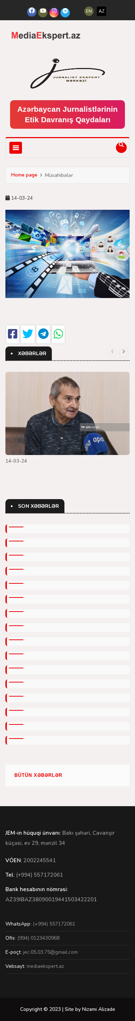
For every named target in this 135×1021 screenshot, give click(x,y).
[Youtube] (43, 12)
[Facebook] (31, 12)
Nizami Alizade (98, 1009)
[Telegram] (65, 12)
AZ (101, 11)
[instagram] (54, 12)
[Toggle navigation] (15, 148)
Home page (24, 174)
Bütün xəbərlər (38, 775)
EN (89, 11)
